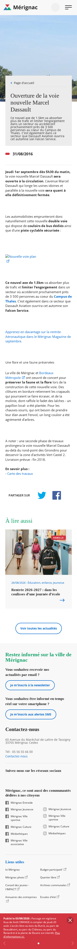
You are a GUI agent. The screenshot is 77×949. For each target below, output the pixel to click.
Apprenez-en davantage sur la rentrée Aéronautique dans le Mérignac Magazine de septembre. (38, 336)
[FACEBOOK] (54, 495)
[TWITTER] (42, 495)
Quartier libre (48, 877)
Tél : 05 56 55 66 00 (19, 751)
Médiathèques (19, 834)
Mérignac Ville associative (19, 842)
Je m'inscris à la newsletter (30, 685)
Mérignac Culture (21, 827)
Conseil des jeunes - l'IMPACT (17, 887)
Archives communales (53, 885)
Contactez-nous (16, 756)
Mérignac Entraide (22, 802)
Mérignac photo (14, 877)
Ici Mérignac (12, 869)
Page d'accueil (24, 83)
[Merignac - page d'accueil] (38, 7)
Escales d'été (48, 897)
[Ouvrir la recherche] (55, 7)
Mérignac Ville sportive (19, 818)
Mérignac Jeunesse (22, 809)
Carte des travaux (20, 473)
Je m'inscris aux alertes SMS (30, 714)
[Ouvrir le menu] (68, 7)
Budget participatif (51, 869)
